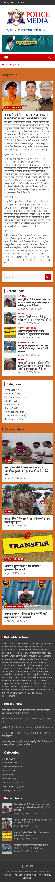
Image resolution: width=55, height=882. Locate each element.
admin (38, 309)
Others (22, 296)
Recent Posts (15, 291)
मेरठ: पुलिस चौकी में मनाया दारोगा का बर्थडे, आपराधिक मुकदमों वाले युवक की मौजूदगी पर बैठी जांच (34, 302)
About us (19, 875)
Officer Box (9, 404)
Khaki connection (27, 342)
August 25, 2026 (25, 309)
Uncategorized (11, 419)
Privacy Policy (44, 875)
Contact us (30, 875)
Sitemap (27, 878)
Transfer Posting (27, 328)
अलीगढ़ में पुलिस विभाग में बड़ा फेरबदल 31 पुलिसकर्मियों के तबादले (33, 332)
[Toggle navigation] (6, 57)
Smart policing (13, 108)
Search (48, 277)
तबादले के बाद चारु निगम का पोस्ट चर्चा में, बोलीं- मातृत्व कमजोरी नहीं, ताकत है (33, 348)
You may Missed (15, 429)
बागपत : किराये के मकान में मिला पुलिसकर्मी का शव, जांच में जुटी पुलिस (34, 318)
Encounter (9, 393)
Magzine (8, 401)
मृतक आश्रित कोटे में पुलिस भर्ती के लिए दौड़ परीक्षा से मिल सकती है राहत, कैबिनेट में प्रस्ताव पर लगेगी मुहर (34, 365)
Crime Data (9, 390)
